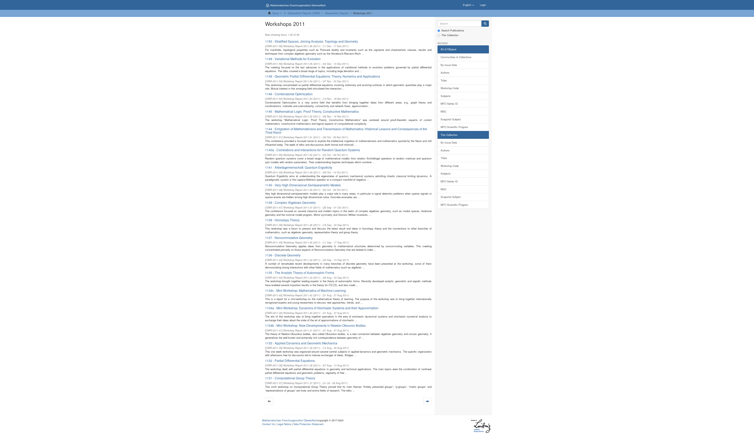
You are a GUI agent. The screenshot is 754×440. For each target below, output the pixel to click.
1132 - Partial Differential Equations (290, 360)
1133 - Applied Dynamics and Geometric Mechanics (301, 343)
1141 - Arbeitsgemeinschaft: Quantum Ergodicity (298, 167)
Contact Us (268, 424)
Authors (445, 72)
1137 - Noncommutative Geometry (289, 237)
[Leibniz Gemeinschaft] (481, 426)
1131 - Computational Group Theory (290, 378)
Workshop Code (450, 88)
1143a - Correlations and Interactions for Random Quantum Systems (312, 150)
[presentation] (333, 285)
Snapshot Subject (451, 119)
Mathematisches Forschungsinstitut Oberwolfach (290, 420)
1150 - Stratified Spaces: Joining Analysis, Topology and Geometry (311, 41)
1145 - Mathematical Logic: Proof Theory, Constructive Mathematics (312, 111)
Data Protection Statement (308, 424)
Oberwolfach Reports (337, 13)
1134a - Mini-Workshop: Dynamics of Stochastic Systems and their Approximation (321, 308)
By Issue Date (449, 65)
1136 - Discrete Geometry (283, 255)
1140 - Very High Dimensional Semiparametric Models (303, 185)
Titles (444, 80)
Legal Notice (284, 424)
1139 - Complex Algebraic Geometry (290, 202)
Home (275, 13)
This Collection (449, 35)
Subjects (446, 96)
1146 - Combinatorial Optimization (289, 94)
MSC (443, 111)
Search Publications (452, 30)
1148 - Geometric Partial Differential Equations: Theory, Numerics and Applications (322, 76)
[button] (468, 5)
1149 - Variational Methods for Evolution (293, 59)
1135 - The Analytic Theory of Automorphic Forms (299, 272)
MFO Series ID (449, 103)
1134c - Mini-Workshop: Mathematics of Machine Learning (305, 290)
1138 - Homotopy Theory (282, 220)
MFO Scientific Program (454, 127)
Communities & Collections (456, 57)
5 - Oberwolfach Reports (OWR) (302, 13)
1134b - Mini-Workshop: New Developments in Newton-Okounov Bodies (315, 325)
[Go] (485, 23)
